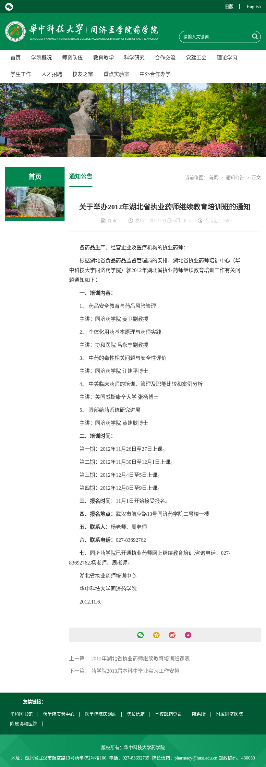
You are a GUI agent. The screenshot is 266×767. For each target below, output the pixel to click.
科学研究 (134, 57)
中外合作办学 (155, 74)
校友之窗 (82, 74)
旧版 (229, 6)
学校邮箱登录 (168, 714)
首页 (15, 57)
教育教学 (103, 57)
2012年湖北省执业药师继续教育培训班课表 (140, 658)
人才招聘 (52, 74)
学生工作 (20, 74)
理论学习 (227, 57)
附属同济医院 (229, 714)
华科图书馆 (21, 714)
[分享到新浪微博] (172, 635)
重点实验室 (116, 74)
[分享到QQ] (156, 635)
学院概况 (41, 57)
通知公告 (235, 177)
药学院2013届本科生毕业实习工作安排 (135, 671)
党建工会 (196, 57)
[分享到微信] (140, 635)
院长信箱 (136, 714)
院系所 (199, 714)
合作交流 (165, 57)
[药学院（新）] (81, 37)
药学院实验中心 (59, 714)
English (254, 6)
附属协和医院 (23, 724)
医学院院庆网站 (100, 714)
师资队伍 (72, 57)
